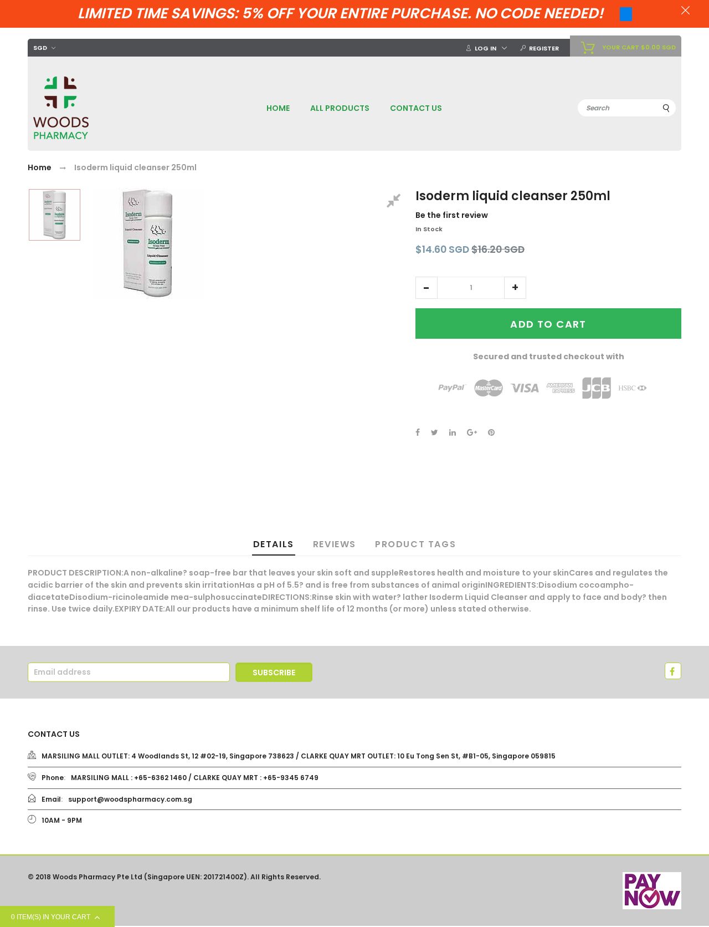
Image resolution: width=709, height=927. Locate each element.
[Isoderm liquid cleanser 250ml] (54, 215)
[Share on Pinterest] (491, 432)
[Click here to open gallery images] (395, 202)
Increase (515, 288)
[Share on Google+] (472, 432)
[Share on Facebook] (417, 432)
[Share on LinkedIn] (452, 432)
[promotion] (685, 12)
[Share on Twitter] (434, 432)
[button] (426, 288)
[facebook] (673, 671)
